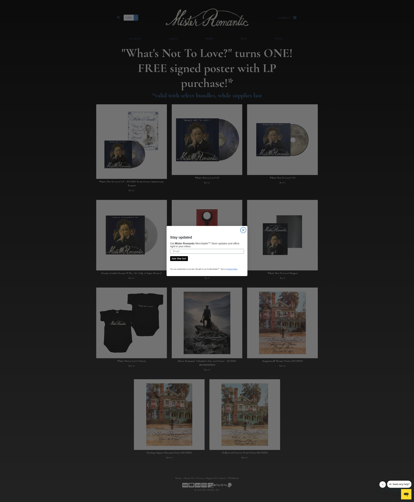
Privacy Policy (232, 269)
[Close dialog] (243, 230)
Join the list (179, 258)
